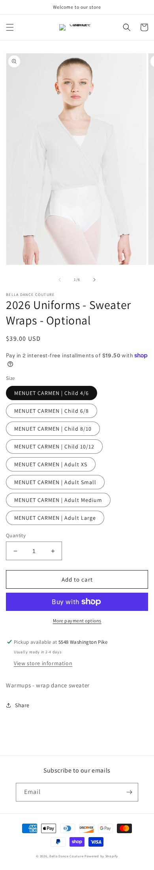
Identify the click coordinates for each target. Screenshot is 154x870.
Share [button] (22, 705)
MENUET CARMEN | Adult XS (50, 464)
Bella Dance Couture (66, 856)
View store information (43, 663)
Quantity (16, 535)
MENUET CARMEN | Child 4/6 (51, 393)
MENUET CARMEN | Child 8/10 (53, 428)
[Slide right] (94, 279)
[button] (10, 27)
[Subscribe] (129, 792)
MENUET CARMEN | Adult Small (55, 482)
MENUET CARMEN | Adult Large (55, 517)
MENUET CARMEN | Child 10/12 (54, 446)
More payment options (77, 621)
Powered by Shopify (101, 856)
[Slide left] (59, 279)
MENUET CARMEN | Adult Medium (58, 500)
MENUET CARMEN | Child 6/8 (51, 410)
